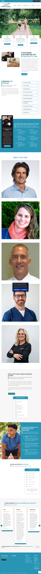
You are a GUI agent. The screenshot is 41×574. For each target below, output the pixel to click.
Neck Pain (31, 129)
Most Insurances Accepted (20, 38)
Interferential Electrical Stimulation (28, 102)
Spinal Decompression (27, 98)
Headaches (20, 136)
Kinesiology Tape (26, 89)
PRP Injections (26, 112)
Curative (16, 404)
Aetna (16, 400)
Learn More (20, 44)
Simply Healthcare (17, 412)
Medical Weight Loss (27, 109)
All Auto (16, 416)
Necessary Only (17, 289)
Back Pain (19, 129)
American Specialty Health (19, 405)
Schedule (36, 27)
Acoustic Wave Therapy (28, 95)
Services (33, 5)
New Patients (26, 5)
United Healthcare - (18, 406)
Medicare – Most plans (18, 411)
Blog (39, 5)
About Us (19, 5)
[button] (1, 525)
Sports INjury (20, 142)
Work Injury (32, 142)
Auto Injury (32, 136)
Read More (5, 541)
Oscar (16, 410)
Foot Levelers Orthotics (28, 106)
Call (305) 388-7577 (36, 1)
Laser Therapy (26, 85)
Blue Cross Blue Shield (18, 401)
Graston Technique (27, 82)
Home (15, 5)
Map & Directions (33, 43)
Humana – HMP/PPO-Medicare (19, 415)
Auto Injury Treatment (27, 92)
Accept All (24, 289)
